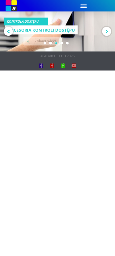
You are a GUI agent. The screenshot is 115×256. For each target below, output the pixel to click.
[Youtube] (74, 66)
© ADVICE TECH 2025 (57, 56)
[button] (83, 5)
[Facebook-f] (41, 66)
